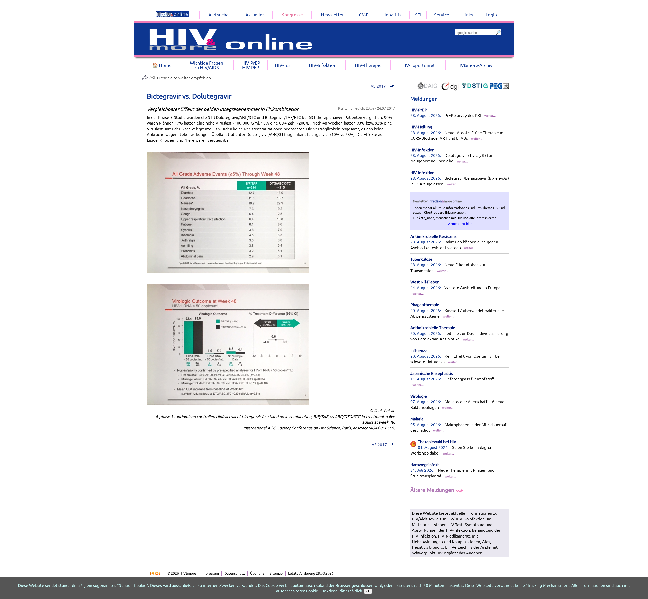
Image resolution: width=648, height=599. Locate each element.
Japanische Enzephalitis (431, 373)
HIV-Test (283, 65)
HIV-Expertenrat (418, 65)
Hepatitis (391, 14)
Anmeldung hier (460, 223)
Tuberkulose (421, 258)
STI (418, 14)
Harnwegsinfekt (424, 464)
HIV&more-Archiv (474, 65)
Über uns (257, 573)
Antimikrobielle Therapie (432, 327)
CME (363, 14)
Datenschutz (234, 573)
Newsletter (332, 14)
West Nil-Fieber (424, 281)
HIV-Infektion (422, 149)
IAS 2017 (377, 85)
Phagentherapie (424, 304)
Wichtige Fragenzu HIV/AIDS (206, 65)
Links (467, 14)
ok (368, 591)
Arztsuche (218, 14)
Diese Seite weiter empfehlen (184, 77)
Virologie (418, 395)
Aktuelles (255, 14)
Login (491, 14)
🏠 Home (162, 65)
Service (441, 14)
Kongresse (292, 14)
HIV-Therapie (368, 65)
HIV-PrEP (418, 109)
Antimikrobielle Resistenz (433, 236)
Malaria (416, 418)
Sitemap (276, 573)
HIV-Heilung (421, 126)
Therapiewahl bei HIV (437, 441)
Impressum (210, 573)
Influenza (418, 350)
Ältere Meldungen (432, 489)
